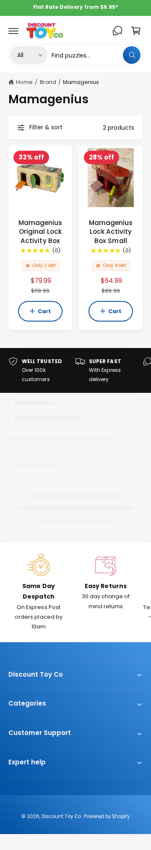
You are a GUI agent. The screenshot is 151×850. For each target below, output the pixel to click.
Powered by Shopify (107, 816)
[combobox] (96, 55)
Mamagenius (81, 82)
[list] (75, 370)
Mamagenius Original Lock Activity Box (40, 231)
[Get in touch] (117, 30)
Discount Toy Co (61, 816)
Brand (48, 82)
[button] (13, 30)
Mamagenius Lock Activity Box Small (111, 231)
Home (24, 82)
